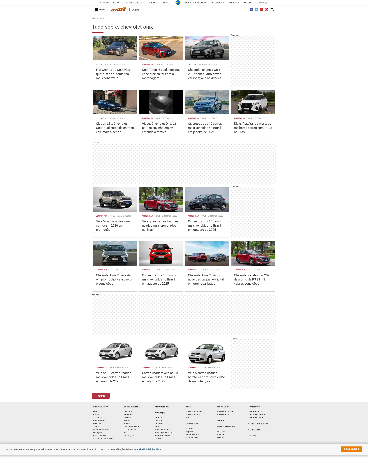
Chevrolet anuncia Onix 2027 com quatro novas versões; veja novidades (204, 74)
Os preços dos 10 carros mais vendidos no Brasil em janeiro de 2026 (205, 127)
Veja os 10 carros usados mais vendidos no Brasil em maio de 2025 (113, 377)
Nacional (97, 423)
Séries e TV (129, 414)
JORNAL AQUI (261, 3)
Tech (126, 432)
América (158, 417)
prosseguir (351, 449)
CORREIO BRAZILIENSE (258, 423)
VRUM (188, 406)
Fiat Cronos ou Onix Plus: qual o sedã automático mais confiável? (113, 74)
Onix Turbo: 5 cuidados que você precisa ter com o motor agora (161, 74)
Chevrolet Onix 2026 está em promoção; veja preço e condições (114, 279)
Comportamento (131, 426)
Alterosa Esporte (255, 417)
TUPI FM (251, 435)
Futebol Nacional (162, 429)
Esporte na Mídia (162, 435)
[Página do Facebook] (251, 10)
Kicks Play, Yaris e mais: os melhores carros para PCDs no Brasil (253, 127)
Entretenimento (135, 3)
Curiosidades (192, 437)
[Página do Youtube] (261, 10)
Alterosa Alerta (255, 411)
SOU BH (220, 420)
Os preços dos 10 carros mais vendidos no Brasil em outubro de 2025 (205, 225)
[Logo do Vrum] (118, 10)
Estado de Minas (100, 406)
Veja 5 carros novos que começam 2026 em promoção (113, 225)
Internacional (99, 420)
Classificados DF (193, 414)
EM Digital (97, 432)
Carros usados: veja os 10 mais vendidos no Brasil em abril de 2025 (160, 377)
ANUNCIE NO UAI (162, 406)
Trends (127, 423)
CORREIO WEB (254, 429)
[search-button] (272, 9)
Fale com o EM (99, 435)
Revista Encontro (226, 426)
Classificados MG (194, 411)
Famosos (128, 411)
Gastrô (220, 437)
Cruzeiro (158, 423)
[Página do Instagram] (266, 10)
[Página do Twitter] (256, 10)
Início (94, 18)
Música (127, 420)
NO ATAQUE (160, 412)
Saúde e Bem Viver (101, 429)
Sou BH (247, 3)
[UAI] (178, 2)
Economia (97, 417)
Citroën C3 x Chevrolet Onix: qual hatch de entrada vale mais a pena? (115, 127)
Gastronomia (130, 429)
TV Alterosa (217, 3)
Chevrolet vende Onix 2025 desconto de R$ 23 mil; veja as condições (252, 279)
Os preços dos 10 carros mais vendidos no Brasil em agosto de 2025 (159, 279)
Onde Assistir (161, 438)
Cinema (127, 417)
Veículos (154, 3)
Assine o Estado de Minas (104, 438)
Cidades (189, 428)
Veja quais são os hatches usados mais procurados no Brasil (160, 225)
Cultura (96, 426)
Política (96, 414)
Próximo (101, 395)
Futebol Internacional (164, 432)
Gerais (95, 411)
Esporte (118, 3)
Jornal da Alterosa (256, 414)
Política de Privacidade (150, 449)
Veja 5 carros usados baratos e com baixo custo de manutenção (206, 377)
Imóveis (166, 3)
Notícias (105, 3)
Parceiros (233, 3)
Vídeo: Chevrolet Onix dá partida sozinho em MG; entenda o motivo (159, 127)
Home (101, 18)
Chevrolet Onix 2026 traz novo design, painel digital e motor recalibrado (206, 279)
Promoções (129, 435)
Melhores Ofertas (196, 3)
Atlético (158, 420)
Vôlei (157, 426)
